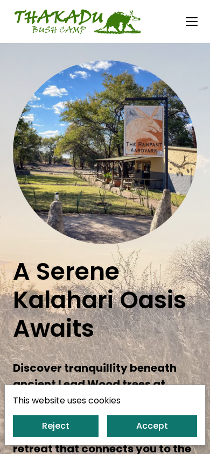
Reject (55, 426)
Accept (152, 426)
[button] (191, 21)
